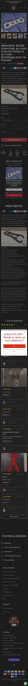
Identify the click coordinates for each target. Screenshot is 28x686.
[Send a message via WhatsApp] (25, 683)
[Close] (25, 332)
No (14, 351)
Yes (14, 346)
